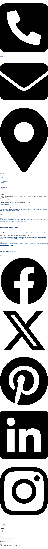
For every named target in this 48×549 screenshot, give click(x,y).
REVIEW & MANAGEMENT (4, 187)
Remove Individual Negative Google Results (8, 183)
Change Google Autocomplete (6, 185)
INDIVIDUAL (2, 182)
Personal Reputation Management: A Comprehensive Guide (8, 251)
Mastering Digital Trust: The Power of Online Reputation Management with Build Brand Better (12, 215)
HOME (2, 177)
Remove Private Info (5, 186)
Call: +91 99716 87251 (2, 56)
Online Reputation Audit (5, 180)
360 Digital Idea (19, 545)
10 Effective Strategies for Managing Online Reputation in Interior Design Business (11, 211)
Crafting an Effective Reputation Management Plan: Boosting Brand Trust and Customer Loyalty (13, 221)
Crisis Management (5, 181)
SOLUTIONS (2, 188)
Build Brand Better (13, 545)
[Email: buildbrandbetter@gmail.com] (24, 105)
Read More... (1, 203)
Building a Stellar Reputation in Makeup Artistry (6, 245)
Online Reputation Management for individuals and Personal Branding (9, 227)
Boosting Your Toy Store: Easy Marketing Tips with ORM (7, 239)
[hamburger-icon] (0, 175)
